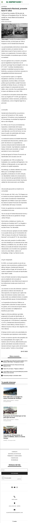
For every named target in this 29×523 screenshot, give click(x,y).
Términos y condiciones (14, 455)
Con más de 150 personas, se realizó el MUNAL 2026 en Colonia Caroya (14, 436)
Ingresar (15, 460)
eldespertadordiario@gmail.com (14, 512)
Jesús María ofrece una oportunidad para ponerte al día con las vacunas (15, 372)
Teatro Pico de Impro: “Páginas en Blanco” (13, 368)
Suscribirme (14, 473)
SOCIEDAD (4, 6)
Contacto (14, 451)
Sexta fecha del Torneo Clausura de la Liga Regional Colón (13, 365)
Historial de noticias (14, 453)
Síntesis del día (14, 465)
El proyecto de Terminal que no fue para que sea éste (14, 416)
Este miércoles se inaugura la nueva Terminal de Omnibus (12, 397)
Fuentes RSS (14, 458)
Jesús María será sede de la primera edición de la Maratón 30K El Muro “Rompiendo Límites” (15, 361)
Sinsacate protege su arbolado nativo (12, 375)
